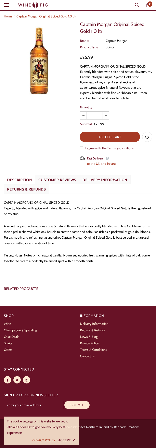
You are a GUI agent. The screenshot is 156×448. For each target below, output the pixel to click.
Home (8, 16)
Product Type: (89, 47)
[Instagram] (26, 379)
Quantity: (86, 107)
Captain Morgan (117, 41)
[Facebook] (7, 379)
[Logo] (33, 5)
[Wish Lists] (147, 137)
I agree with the (95, 148)
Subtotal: (86, 124)
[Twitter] (17, 379)
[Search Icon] (137, 5)
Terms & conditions (120, 148)
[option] (40, 59)
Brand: (84, 41)
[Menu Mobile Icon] (6, 5)
